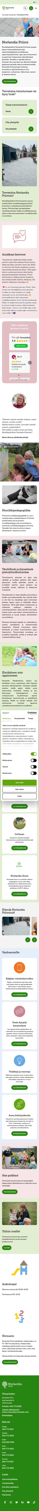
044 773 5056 (8, 1436)
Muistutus (6, 1495)
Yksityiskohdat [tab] (19, 718)
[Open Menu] (36, 8)
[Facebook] (5, 1502)
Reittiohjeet (7, 1415)
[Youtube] (28, 1502)
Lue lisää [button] (15, 369)
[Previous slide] (27, 939)
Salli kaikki (19, 782)
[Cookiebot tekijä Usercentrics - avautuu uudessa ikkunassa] (28, 713)
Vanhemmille (8, 1483)
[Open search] (25, 8)
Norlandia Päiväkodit (9, 15)
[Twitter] (17, 1502)
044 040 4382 (8, 1442)
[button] (35, 2)
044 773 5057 (8, 1429)
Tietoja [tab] (30, 718)
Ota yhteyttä (7, 1491)
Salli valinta (19, 789)
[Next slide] (34, 939)
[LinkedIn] (22, 1502)
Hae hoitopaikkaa (10, 1479)
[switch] (34, 760)
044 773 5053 (8, 1455)
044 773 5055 (8, 1468)
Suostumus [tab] (6, 718)
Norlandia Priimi (22, 15)
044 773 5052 (8, 1449)
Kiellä (19, 796)
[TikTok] (34, 1502)
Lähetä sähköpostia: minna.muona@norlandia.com (15, 1411)
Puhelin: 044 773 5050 (11, 1406)
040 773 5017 (8, 1462)
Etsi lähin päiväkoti (10, 1487)
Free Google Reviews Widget (19, 379)
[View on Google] (14, 357)
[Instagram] (11, 1502)
